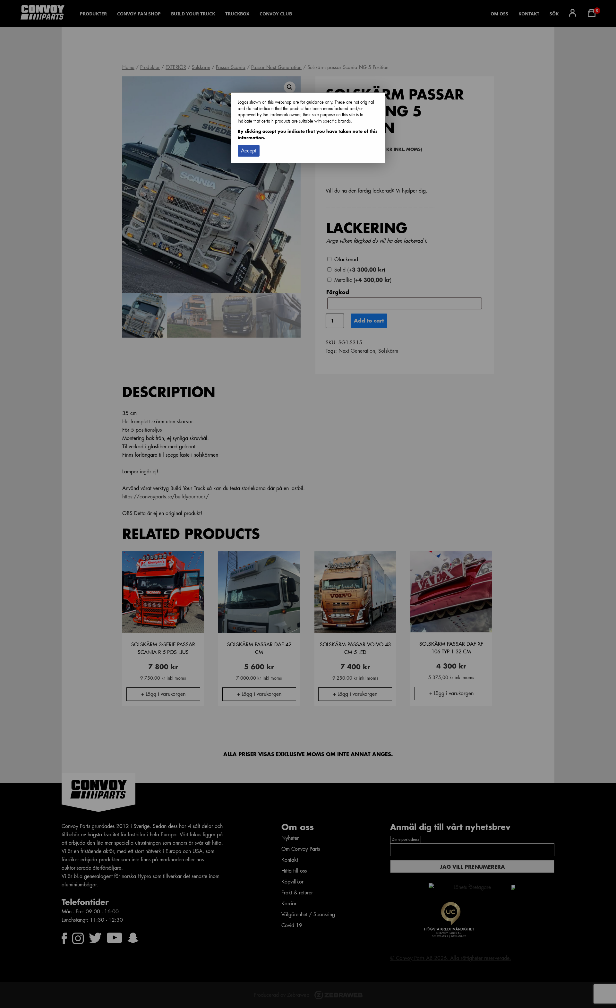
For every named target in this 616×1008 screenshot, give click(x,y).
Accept (248, 150)
